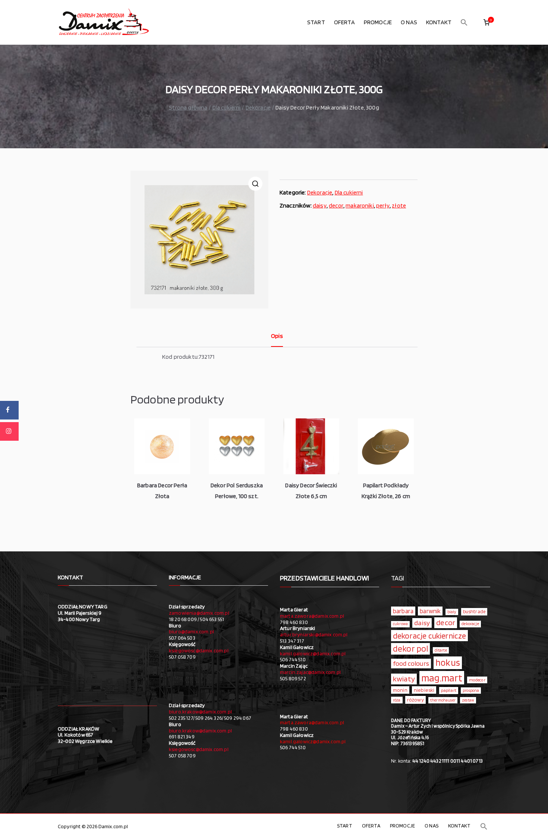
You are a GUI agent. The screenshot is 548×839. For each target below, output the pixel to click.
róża (397, 700)
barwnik (430, 611)
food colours (411, 663)
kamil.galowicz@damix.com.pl (313, 653)
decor (336, 205)
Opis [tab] (277, 335)
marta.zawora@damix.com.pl (312, 616)
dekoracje (470, 623)
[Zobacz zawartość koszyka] (486, 22)
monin (400, 690)
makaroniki (360, 205)
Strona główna (188, 107)
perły (383, 205)
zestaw (468, 700)
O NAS (409, 22)
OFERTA (344, 22)
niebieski (424, 690)
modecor (477, 680)
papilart (448, 690)
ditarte (441, 650)
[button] (464, 22)
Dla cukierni (226, 107)
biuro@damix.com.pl (191, 631)
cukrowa (400, 623)
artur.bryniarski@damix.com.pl (314, 634)
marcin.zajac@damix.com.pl (310, 672)
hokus (447, 662)
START (316, 22)
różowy (415, 700)
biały (452, 611)
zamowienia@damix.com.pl (199, 613)
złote (399, 205)
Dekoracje (258, 107)
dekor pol (410, 648)
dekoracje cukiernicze (429, 635)
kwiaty (404, 678)
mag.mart (441, 678)
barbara (403, 611)
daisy (320, 205)
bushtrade (474, 611)
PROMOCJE (378, 22)
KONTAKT (438, 22)
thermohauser (443, 700)
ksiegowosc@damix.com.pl (199, 650)
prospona (471, 690)
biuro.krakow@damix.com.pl (200, 712)
